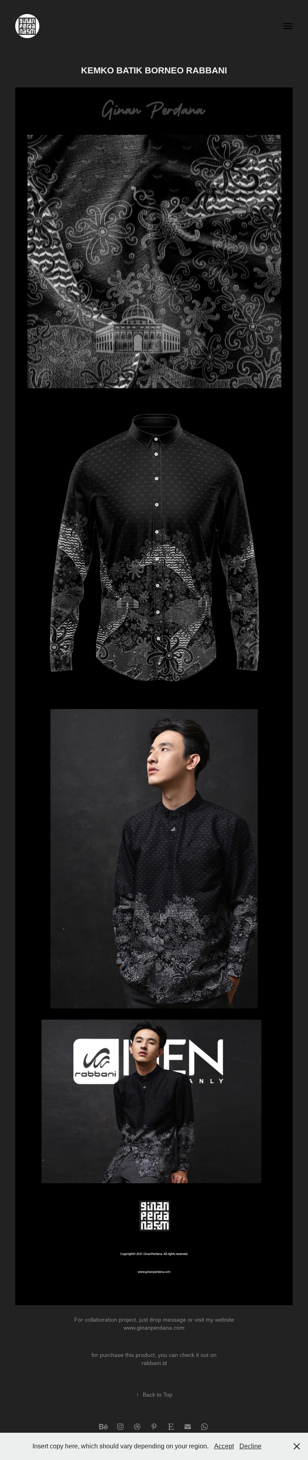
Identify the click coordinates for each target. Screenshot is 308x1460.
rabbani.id (154, 1363)
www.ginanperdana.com (154, 1327)
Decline (250, 1446)
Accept (224, 1446)
